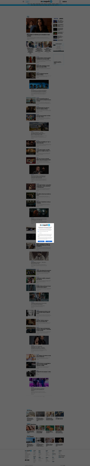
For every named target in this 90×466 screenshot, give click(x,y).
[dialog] (45, 233)
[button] (45, 233)
